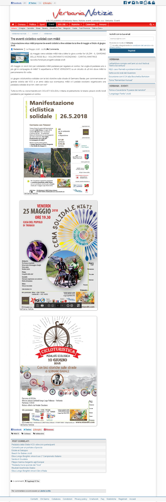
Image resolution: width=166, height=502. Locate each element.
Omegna (22, 28)
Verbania (14, 28)
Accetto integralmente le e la (131, 46)
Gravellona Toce (55, 28)
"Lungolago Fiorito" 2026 (120, 94)
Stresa (38, 28)
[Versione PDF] (145, 3)
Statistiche (111, 499)
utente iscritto (45, 491)
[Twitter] (129, 3)
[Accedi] (153, 3)
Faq (102, 499)
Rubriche (75, 24)
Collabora (56, 499)
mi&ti (16, 433)
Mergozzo (66, 28)
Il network (94, 499)
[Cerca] (152, 24)
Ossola (74, 28)
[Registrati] (149, 3)
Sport (42, 24)
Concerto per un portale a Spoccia (27, 447)
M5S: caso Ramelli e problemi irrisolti (125, 69)
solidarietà (39, 433)
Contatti (34, 499)
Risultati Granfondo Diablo (23, 468)
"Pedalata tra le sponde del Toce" (26, 465)
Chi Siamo (44, 499)
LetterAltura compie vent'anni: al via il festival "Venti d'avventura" (129, 64)
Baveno (45, 28)
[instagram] (133, 3)
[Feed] (137, 3)
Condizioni (67, 499)
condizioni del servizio (141, 45)
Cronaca (21, 24)
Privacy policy (81, 499)
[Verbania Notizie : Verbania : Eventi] (83, 19)
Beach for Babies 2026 (22, 453)
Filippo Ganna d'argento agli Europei (28, 462)
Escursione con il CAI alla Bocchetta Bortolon (129, 76)
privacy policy (115, 47)
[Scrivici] (141, 3)
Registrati (122, 499)
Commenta (54, 49)
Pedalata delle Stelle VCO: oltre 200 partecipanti (33, 444)
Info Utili (61, 24)
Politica (32, 24)
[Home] (13, 24)
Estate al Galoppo (20, 450)
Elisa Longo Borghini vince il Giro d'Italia (29, 471)
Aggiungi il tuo (32, 481)
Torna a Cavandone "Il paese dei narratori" (127, 90)
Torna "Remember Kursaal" (121, 80)
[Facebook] (125, 3)
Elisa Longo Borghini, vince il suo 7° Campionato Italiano (36, 456)
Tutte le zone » (97, 28)
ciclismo (27, 433)
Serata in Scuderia (20, 459)
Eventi (51, 24)
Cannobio (30, 28)
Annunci (102, 24)
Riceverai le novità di (121, 43)
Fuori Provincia (84, 28)
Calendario (90, 24)
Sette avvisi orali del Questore (122, 73)
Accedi (132, 499)
